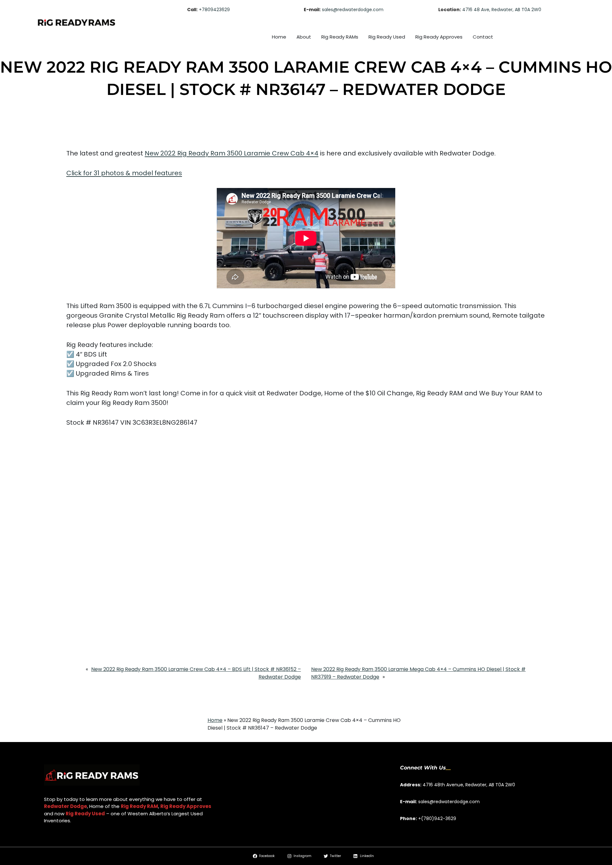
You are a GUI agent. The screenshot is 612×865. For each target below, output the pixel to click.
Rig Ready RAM (139, 806)
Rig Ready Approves (185, 806)
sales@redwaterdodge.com (352, 9)
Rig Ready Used (85, 813)
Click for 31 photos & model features (124, 173)
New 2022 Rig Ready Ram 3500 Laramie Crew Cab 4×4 (231, 153)
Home (215, 720)
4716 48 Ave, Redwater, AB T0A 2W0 (501, 9)
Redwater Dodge (65, 806)
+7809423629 (214, 9)
